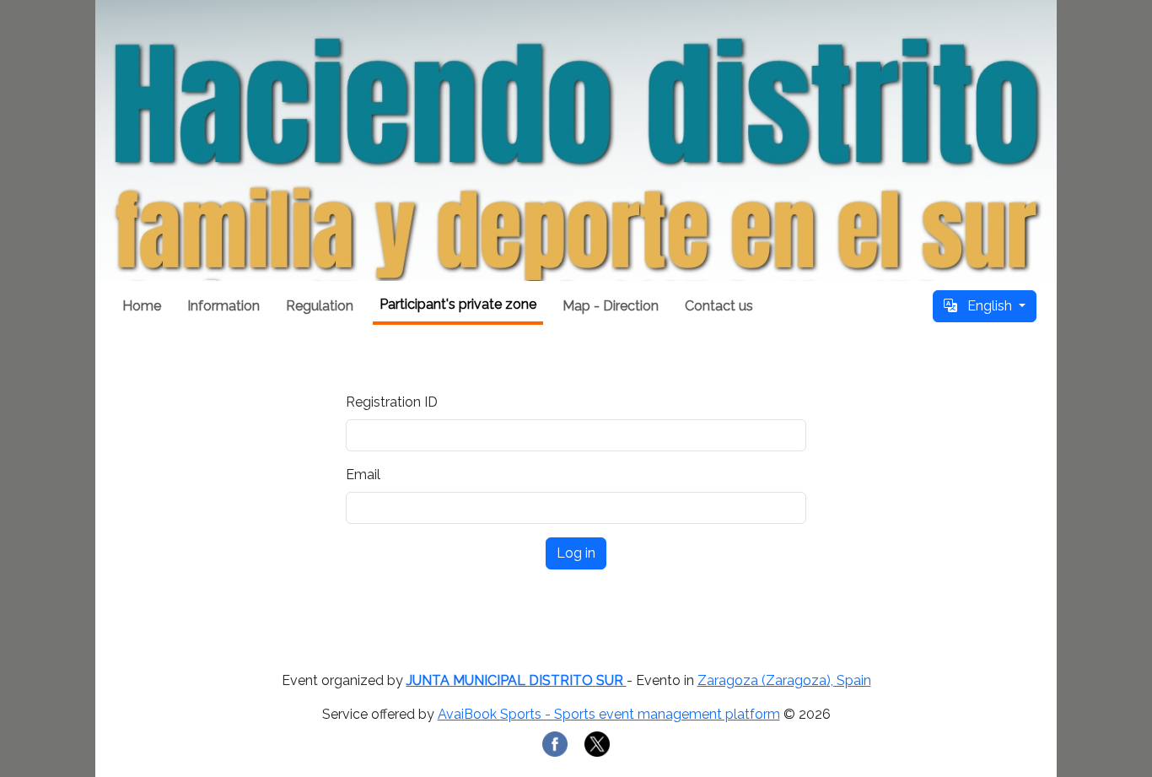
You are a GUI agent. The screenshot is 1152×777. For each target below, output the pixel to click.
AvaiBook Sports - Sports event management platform (609, 714)
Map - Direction (611, 306)
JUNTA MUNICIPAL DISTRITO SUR (516, 680)
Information (223, 306)
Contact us (719, 306)
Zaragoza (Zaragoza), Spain (784, 680)
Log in (576, 553)
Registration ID (392, 402)
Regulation (319, 306)
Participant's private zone (458, 304)
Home (141, 306)
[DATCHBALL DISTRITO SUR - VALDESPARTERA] (576, 140)
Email (363, 475)
